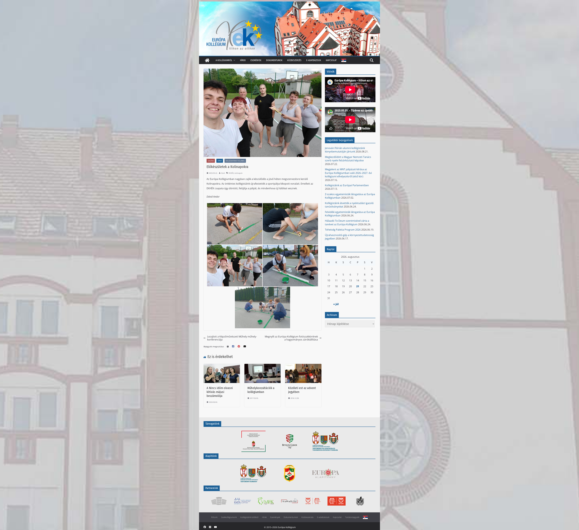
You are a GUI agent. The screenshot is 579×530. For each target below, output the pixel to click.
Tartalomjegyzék (352, 517)
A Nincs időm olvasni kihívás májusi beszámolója (220, 392)
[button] (233, 60)
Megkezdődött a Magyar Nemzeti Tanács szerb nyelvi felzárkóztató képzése (348, 158)
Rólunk (214, 517)
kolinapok (238, 173)
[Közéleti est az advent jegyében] (303, 365)
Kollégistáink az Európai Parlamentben (347, 185)
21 (357, 286)
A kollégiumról (224, 60)
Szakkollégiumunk (229, 517)
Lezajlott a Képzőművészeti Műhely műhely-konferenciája (232, 338)
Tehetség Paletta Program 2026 (343, 229)
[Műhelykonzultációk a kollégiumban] (262, 365)
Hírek (243, 60)
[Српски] (343, 60)
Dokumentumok (274, 60)
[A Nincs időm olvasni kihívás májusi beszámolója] (222, 365)
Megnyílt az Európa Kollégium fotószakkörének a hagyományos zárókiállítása (291, 338)
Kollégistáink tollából (235, 161)
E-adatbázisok (313, 60)
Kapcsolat (331, 60)
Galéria (211, 161)
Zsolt (223, 173)
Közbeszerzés (294, 60)
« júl (336, 304)
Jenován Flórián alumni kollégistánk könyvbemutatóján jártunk (345, 149)
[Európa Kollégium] (207, 60)
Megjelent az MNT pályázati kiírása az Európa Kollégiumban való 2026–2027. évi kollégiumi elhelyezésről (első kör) (348, 173)
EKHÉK (231, 173)
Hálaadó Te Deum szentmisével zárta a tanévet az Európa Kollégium (347, 222)
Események (255, 60)
